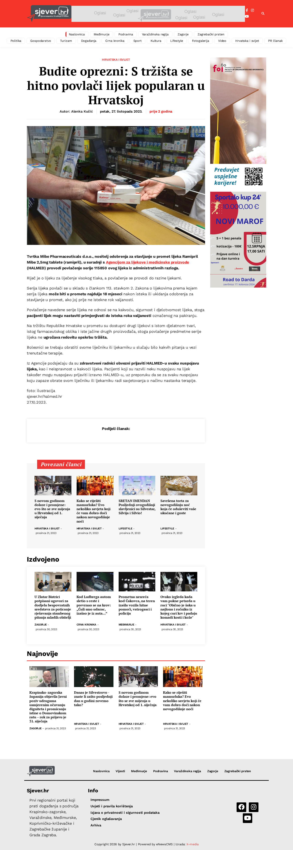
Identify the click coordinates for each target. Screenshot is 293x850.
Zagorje (183, 34)
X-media (192, 844)
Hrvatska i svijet (247, 40)
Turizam (66, 40)
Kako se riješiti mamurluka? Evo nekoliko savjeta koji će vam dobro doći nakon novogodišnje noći (93, 511)
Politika (16, 40)
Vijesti (120, 771)
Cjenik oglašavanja (106, 819)
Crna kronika (114, 40)
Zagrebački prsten (211, 34)
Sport (137, 40)
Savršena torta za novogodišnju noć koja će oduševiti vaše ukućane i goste (178, 507)
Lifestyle (176, 40)
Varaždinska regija (155, 34)
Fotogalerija (200, 40)
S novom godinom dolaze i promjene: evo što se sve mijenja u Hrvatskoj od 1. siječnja (52, 509)
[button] (263, 13)
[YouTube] (247, 16)
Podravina (125, 34)
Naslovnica (77, 34)
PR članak (275, 40)
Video (222, 40)
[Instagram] (252, 10)
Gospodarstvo (40, 40)
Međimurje (101, 34)
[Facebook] (247, 10)
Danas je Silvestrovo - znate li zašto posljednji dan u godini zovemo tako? (93, 698)
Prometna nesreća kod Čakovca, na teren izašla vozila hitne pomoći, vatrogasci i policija (137, 605)
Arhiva (96, 825)
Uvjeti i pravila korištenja (112, 806)
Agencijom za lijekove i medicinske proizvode (147, 262)
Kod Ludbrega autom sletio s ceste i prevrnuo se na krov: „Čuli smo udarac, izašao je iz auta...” (94, 605)
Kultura (156, 40)
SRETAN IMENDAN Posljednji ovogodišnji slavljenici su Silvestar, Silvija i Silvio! (137, 507)
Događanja (89, 40)
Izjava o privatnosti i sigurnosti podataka (125, 813)
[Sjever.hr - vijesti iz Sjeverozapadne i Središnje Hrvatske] (49, 13)
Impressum (100, 800)
